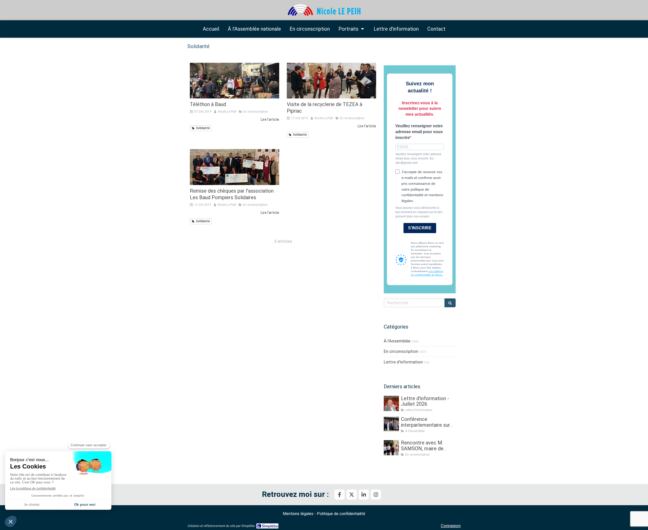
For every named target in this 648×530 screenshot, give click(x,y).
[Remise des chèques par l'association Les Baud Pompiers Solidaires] (234, 167)
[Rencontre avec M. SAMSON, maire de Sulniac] (391, 447)
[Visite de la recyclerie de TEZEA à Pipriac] (331, 80)
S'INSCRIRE (420, 228)
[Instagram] (376, 495)
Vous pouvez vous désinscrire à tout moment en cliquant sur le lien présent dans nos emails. (418, 212)
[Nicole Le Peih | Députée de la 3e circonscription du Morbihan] (324, 10)
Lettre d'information (403, 361)
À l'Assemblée (397, 340)
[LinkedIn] (364, 495)
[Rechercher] (450, 302)
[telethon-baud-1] (234, 80)
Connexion (451, 525)
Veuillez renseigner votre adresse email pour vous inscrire (419, 132)
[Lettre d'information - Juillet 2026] (391, 403)
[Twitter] (352, 495)
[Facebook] (339, 495)
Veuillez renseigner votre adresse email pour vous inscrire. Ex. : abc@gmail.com (418, 158)
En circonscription (401, 351)
